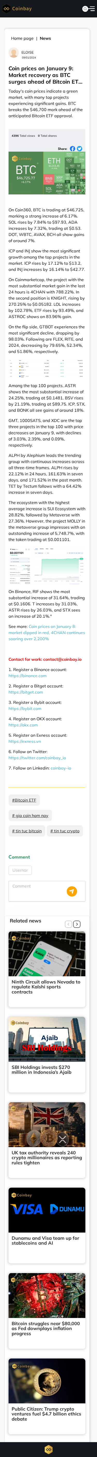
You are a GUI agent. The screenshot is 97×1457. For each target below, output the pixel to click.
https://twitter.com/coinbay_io (37, 757)
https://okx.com (23, 724)
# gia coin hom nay (30, 815)
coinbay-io (61, 768)
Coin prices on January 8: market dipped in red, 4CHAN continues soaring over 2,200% (47, 632)
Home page (22, 38)
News (45, 38)
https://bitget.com (26, 692)
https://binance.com (28, 675)
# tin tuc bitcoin (27, 830)
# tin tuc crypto (64, 830)
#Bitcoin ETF (24, 800)
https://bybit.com (25, 708)
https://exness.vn (25, 741)
